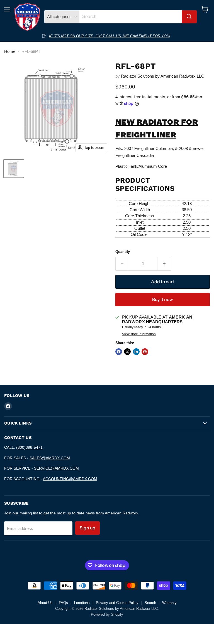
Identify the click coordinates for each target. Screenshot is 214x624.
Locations (82, 603)
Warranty (169, 603)
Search (150, 603)
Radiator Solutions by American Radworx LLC (162, 76)
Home (9, 51)
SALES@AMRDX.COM (50, 458)
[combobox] (130, 16)
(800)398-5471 (29, 447)
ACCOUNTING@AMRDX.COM (70, 479)
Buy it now (162, 299)
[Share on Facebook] (118, 351)
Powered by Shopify (107, 614)
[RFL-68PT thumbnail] (14, 168)
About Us (45, 603)
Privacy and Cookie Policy (117, 603)
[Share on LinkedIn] (136, 351)
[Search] (189, 16)
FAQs (63, 603)
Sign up (87, 528)
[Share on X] (127, 351)
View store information (139, 334)
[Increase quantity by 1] (164, 264)
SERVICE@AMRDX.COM (56, 468)
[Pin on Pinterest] (145, 351)
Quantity (122, 252)
